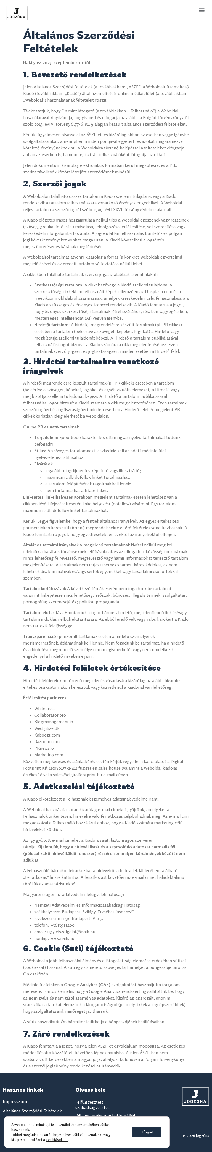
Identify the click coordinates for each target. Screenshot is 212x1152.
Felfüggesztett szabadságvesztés (92, 1104)
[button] (201, 10)
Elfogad (147, 1132)
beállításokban (57, 1139)
